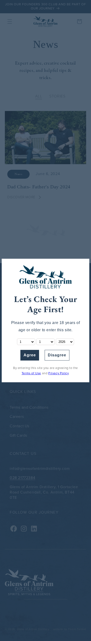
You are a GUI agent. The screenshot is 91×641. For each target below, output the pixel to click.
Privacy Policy (58, 373)
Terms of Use (31, 373)
